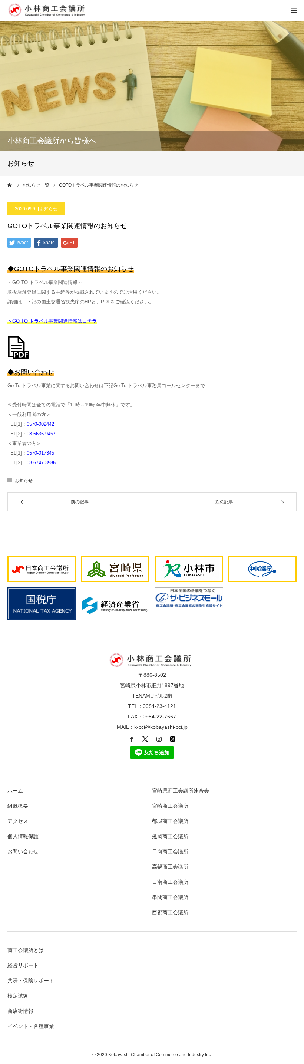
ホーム (15, 791)
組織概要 (17, 806)
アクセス (17, 821)
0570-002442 (40, 424)
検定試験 (17, 996)
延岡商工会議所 (170, 836)
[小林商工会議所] (48, 15)
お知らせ (48, 208)
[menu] (293, 10)
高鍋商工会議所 (170, 867)
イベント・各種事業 (30, 1026)
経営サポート (23, 965)
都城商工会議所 (170, 821)
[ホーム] (10, 185)
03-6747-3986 (41, 462)
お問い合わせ (23, 851)
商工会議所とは (25, 950)
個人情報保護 (23, 836)
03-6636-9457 (41, 434)
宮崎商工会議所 (170, 806)
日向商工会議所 (170, 851)
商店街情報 (20, 1011)
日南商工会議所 (170, 882)
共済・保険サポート (30, 981)
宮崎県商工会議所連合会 (180, 791)
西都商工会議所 (170, 912)
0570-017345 (40, 453)
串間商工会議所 (170, 897)
